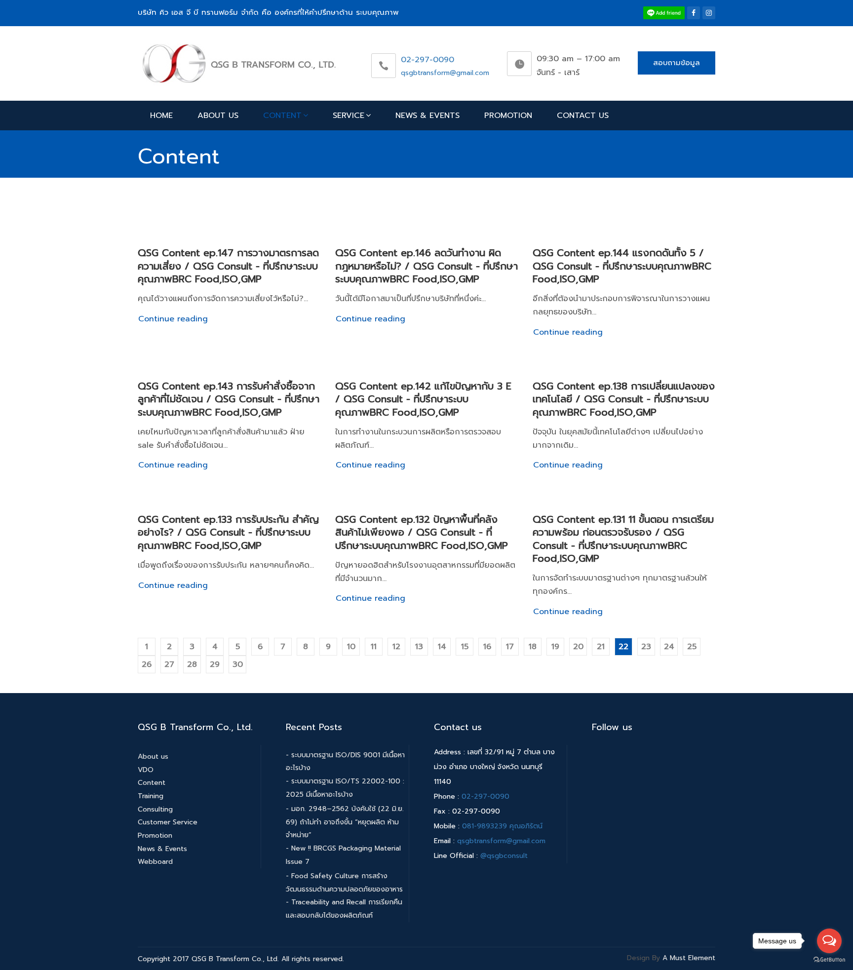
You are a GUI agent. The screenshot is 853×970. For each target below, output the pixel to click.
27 (169, 664)
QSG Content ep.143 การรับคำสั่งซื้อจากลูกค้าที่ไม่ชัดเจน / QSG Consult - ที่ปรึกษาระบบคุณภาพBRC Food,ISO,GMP (228, 399)
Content (282, 115)
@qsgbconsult (504, 856)
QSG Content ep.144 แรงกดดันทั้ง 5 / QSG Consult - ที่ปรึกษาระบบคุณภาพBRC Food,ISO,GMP (622, 265)
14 (442, 647)
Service (348, 115)
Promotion (508, 115)
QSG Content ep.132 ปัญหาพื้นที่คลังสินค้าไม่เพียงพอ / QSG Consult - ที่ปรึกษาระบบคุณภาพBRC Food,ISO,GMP (421, 532)
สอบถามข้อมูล (676, 62)
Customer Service (167, 822)
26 (147, 664)
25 (692, 647)
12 (396, 647)
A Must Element (688, 958)
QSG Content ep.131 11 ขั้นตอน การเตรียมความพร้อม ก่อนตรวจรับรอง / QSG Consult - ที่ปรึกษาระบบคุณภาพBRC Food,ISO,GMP (623, 539)
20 (578, 647)
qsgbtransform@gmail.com (445, 73)
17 (510, 647)
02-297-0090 (427, 60)
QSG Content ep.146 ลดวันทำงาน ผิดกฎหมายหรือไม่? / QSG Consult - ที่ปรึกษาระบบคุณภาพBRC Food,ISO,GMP (426, 265)
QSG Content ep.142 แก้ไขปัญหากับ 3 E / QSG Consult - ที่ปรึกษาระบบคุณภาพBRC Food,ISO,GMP (423, 399)
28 (192, 664)
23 (646, 647)
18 (533, 647)
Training (150, 796)
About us (217, 115)
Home (161, 115)
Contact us (583, 115)
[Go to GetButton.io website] (829, 960)
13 (419, 647)
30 (238, 664)
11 (374, 647)
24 (669, 647)
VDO (146, 770)
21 (601, 647)
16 (487, 647)
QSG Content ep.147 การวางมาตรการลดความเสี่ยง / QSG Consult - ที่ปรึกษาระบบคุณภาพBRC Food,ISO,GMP (228, 265)
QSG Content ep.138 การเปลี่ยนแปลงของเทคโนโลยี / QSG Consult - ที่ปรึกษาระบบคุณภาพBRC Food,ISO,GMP (624, 399)
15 (464, 647)
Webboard (155, 861)
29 (215, 664)
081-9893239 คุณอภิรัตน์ (502, 826)
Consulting (155, 809)
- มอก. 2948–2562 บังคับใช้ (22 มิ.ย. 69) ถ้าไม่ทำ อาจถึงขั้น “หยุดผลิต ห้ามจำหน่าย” (345, 822)
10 (351, 647)
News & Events (427, 115)
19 (555, 647)
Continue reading (173, 319)
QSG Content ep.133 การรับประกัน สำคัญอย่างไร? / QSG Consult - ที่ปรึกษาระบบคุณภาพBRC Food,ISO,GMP (228, 532)
